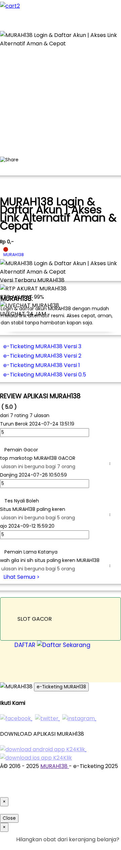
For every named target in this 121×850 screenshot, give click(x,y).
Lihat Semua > (21, 577)
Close (9, 818)
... (111, 463)
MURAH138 (54, 766)
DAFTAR (25, 645)
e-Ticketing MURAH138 (61, 687)
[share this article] (9, 160)
